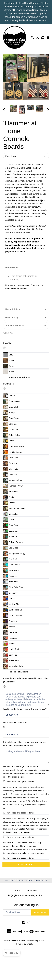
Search (18, 890)
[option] (13, 108)
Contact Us (31, 890)
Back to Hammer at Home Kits (28, 880)
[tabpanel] (26, 233)
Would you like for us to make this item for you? (25, 709)
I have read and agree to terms (20, 781)
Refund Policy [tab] (12, 309)
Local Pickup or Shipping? (15, 722)
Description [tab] (11, 156)
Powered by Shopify (24, 944)
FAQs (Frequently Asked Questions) (26, 895)
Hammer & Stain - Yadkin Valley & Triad (28, 940)
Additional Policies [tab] (15, 325)
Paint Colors (8, 384)
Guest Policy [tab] (11, 317)
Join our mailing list (26, 905)
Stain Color (8, 343)
